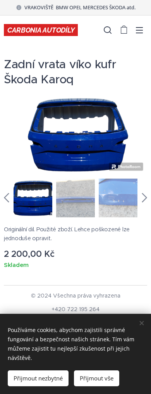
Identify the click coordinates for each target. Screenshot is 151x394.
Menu (139, 30)
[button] (107, 30)
